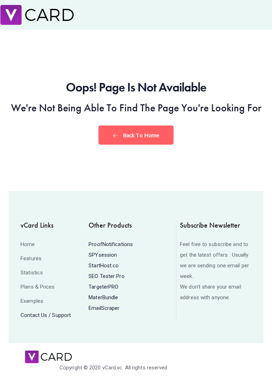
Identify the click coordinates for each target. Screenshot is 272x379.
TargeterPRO (103, 287)
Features (31, 258)
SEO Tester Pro (106, 276)
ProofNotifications (111, 244)
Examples (32, 301)
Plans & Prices (38, 287)
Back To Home (140, 135)
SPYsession (103, 255)
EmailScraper (104, 308)
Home (28, 244)
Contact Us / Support (46, 315)
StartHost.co (104, 265)
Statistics (32, 272)
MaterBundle (103, 297)
